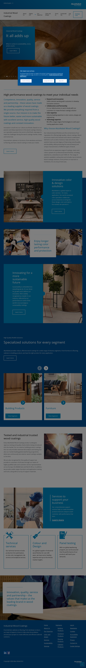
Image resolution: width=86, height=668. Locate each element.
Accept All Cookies (48, 80)
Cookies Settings (26, 80)
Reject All (61, 80)
